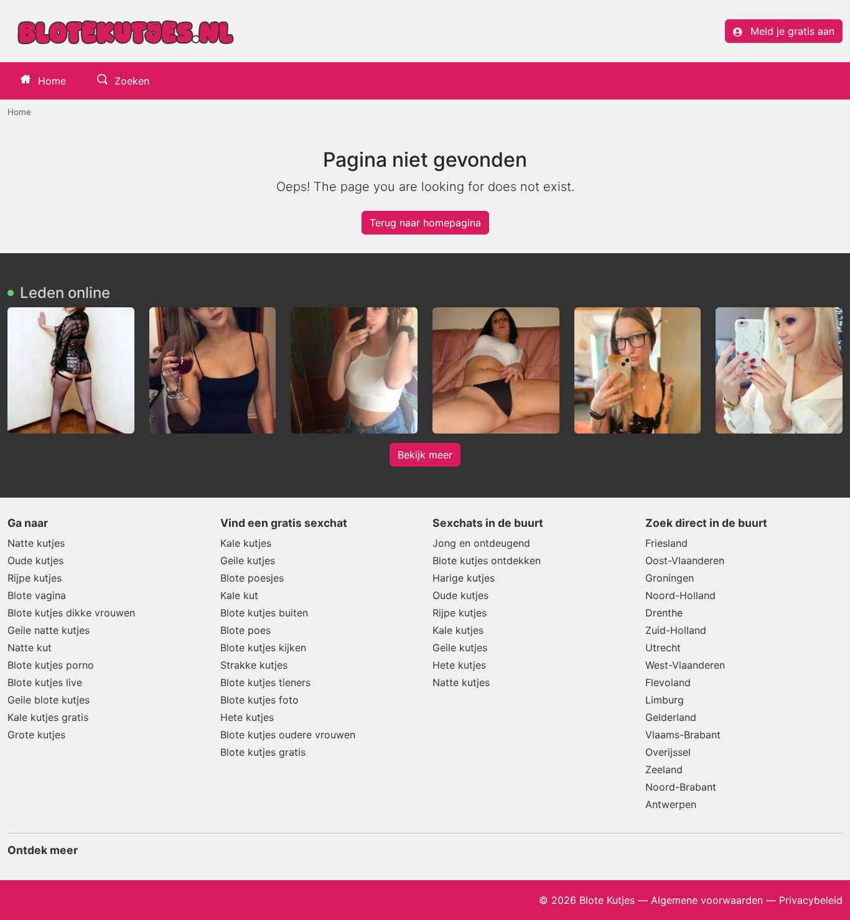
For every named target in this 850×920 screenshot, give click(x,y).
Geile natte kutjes (48, 630)
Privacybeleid (811, 900)
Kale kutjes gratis (47, 717)
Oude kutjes (35, 560)
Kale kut (239, 595)
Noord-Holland (680, 595)
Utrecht (663, 647)
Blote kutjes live (44, 682)
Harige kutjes (463, 578)
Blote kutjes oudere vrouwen (287, 734)
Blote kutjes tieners (265, 682)
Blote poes (245, 630)
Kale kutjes (245, 543)
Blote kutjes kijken (263, 647)
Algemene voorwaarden (707, 900)
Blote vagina (36, 595)
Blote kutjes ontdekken (486, 560)
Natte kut (29, 647)
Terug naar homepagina (425, 222)
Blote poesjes (252, 578)
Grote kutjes (36, 734)
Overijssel (668, 752)
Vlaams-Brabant (683, 734)
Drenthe (664, 612)
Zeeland (664, 769)
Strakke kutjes (253, 665)
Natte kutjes (36, 543)
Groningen (669, 578)
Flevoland (668, 682)
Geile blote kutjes (48, 700)
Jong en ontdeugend (481, 543)
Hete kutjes (247, 717)
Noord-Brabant (680, 787)
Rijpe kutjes (34, 578)
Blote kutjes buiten (264, 612)
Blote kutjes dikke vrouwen (71, 612)
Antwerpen (670, 804)
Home (50, 81)
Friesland (666, 543)
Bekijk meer (425, 454)
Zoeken (130, 81)
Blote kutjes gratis (263, 752)
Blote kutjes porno (50, 665)
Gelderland (670, 717)
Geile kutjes (247, 560)
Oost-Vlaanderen (684, 560)
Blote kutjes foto (259, 700)
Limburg (664, 700)
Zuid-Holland (675, 630)
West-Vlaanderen (685, 665)
